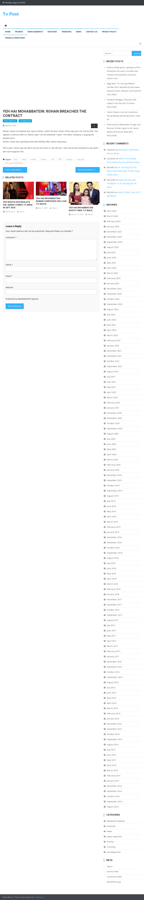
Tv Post (11, 14)
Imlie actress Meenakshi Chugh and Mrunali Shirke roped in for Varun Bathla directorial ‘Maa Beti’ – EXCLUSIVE (124, 130)
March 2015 (112, 770)
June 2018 (111, 568)
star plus (80, 159)
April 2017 (111, 641)
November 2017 (114, 604)
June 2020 (111, 444)
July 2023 (111, 252)
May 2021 (111, 387)
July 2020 (111, 439)
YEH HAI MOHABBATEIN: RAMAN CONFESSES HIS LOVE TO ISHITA (51, 201)
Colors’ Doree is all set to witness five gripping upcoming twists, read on (123, 116)
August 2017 (113, 620)
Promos (19, 31)
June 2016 (111, 692)
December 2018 (114, 537)
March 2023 (112, 273)
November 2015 (114, 729)
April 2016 (111, 703)
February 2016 (113, 713)
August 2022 (113, 309)
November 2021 (114, 356)
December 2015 (114, 723)
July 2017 (111, 625)
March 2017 (112, 646)
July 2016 (111, 687)
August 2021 (113, 371)
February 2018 (113, 589)
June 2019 (111, 506)
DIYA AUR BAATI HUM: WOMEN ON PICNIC (16, 169)
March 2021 (112, 397)
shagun (69, 159)
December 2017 (114, 599)
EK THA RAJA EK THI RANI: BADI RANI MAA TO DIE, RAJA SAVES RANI (123, 171)
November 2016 (114, 666)
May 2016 (111, 698)
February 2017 (113, 651)
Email (9, 276)
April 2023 (111, 268)
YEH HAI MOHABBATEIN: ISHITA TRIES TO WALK (81, 209)
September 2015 (114, 739)
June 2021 (111, 382)
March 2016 (112, 708)
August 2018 (113, 558)
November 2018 (114, 542)
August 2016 (113, 682)
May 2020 (111, 449)
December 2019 (114, 475)
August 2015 (113, 744)
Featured (52, 31)
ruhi (52, 159)
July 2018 (111, 563)
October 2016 (113, 672)
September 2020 (114, 428)
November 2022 (114, 293)
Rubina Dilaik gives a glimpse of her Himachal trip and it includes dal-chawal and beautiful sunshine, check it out (124, 73)
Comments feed (114, 876)
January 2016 (113, 718)
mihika (33, 159)
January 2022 (113, 345)
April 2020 (111, 454)
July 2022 (111, 314)
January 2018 (113, 594)
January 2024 (113, 226)
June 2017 (111, 630)
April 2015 (111, 765)
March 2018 (112, 584)
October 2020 (113, 423)
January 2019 (113, 532)
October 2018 (113, 547)
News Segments (35, 31)
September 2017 (114, 615)
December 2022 (114, 288)
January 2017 (113, 656)
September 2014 (114, 801)
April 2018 (111, 578)
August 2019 (113, 496)
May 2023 (111, 262)
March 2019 (112, 521)
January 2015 (113, 780)
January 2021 (113, 407)
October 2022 (113, 299)
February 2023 (113, 278)
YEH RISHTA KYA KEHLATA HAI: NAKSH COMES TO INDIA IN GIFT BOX (17, 205)
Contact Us (91, 31)
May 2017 (111, 635)
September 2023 (114, 242)
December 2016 (114, 661)
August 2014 (113, 806)
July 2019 (111, 501)
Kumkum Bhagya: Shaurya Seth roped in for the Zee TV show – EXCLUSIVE (121, 103)
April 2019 (111, 516)
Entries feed (112, 871)
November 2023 (114, 237)
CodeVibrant (39, 897)
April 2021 (111, 392)
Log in (109, 866)
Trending (66, 31)
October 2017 (113, 609)
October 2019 (113, 485)
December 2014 (114, 786)
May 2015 (111, 760)
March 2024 (112, 216)
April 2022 (111, 330)
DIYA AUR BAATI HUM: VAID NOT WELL (89, 169)
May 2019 (111, 511)
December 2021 (114, 350)
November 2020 (114, 418)
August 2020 (113, 433)
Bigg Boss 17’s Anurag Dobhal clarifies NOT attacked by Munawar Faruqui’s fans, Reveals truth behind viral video (124, 89)
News (78, 31)
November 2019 (114, 480)
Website (9, 287)
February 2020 (113, 464)
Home (7, 31)
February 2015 (113, 775)
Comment (11, 237)
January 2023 (113, 283)
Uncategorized (25, 121)
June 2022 (111, 319)
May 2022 (111, 325)
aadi (15, 159)
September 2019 (114, 490)
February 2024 (113, 221)
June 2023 (111, 257)
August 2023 (113, 247)
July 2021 (111, 376)
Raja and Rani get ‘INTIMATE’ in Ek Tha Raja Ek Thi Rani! (122, 183)
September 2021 (114, 366)
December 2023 (114, 231)
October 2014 (113, 796)
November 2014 (114, 791)
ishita (24, 159)
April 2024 (111, 211)
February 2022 (113, 340)
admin (21, 211)
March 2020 (112, 459)
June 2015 (111, 755)
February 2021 (113, 402)
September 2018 (114, 553)
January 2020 (113, 470)
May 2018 (111, 573)
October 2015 (113, 734)
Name (9, 264)
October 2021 (113, 361)
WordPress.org (114, 882)
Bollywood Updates (116, 821)
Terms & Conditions (15, 38)
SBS (60, 159)
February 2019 (113, 527)
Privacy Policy (109, 31)
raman (43, 159)
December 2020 (114, 413)
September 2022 (114, 304)
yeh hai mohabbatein (14, 163)
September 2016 (114, 677)
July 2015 (111, 749)
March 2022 (112, 335)
